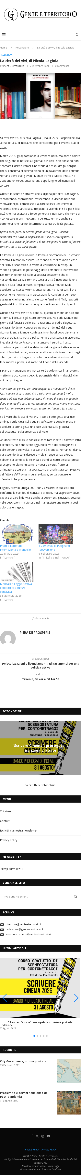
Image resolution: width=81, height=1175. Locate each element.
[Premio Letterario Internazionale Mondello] (17, 534)
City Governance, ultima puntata (23, 1061)
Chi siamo (6, 811)
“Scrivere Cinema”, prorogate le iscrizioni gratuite (41, 747)
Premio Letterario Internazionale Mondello (15, 547)
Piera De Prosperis (13, 66)
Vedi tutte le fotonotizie (40, 785)
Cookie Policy (32, 1149)
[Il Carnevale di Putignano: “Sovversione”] (56, 534)
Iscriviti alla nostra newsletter (18, 830)
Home (3, 47)
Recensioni (22, 47)
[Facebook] (32, 1136)
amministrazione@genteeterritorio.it (29, 934)
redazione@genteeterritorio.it (24, 929)
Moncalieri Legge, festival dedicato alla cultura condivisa (16, 587)
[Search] (77, 34)
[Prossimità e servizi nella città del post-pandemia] (69, 1103)
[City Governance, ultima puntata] (69, 1071)
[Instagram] (42, 1136)
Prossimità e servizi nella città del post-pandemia (24, 1095)
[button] (3, 747)
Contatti (5, 821)
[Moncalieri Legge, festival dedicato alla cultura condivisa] (17, 572)
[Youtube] (48, 1136)
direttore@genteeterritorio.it (24, 924)
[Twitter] (37, 1136)
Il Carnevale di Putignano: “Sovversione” (55, 547)
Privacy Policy (8, 840)
